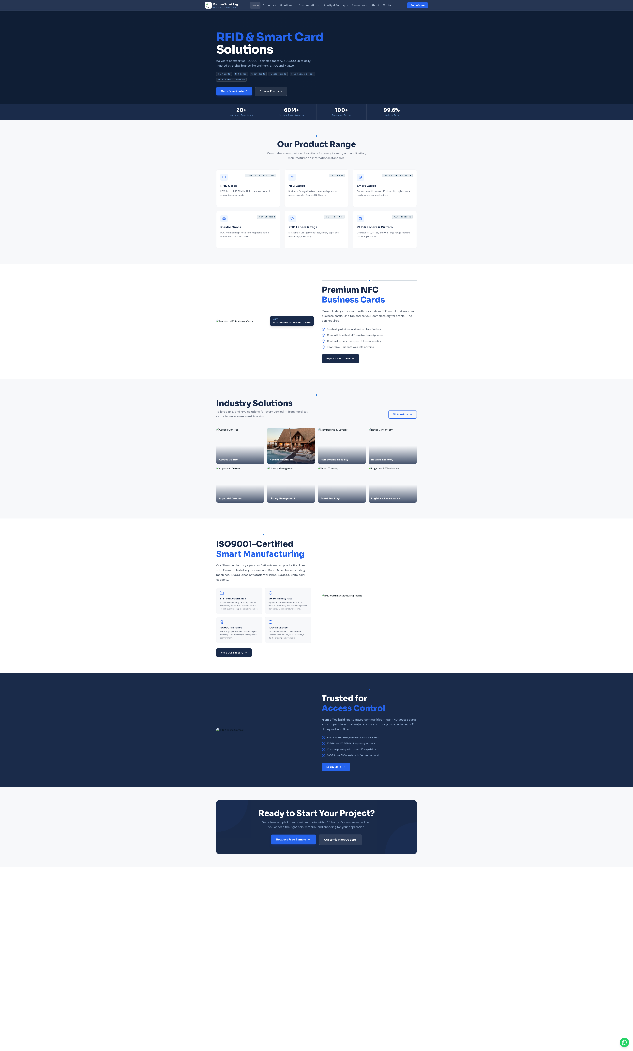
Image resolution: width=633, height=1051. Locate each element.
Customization (308, 5)
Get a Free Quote (232, 91)
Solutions (286, 5)
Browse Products (271, 91)
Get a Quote (417, 5)
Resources (358, 5)
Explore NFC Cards (338, 358)
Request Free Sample (291, 839)
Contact (388, 5)
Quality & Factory (334, 5)
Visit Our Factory (232, 652)
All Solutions (400, 414)
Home (255, 5)
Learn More (333, 767)
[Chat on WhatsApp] (624, 1042)
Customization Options (340, 840)
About (375, 5)
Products (268, 5)
